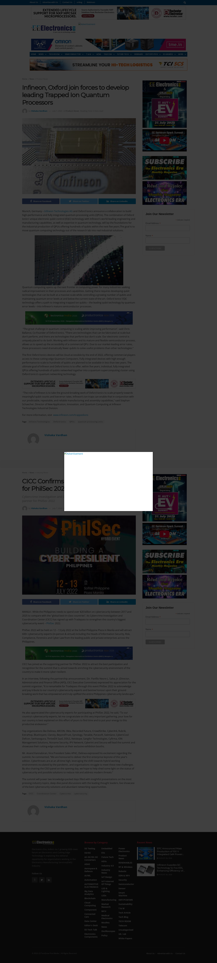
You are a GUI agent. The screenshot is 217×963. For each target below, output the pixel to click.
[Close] (150, 454)
